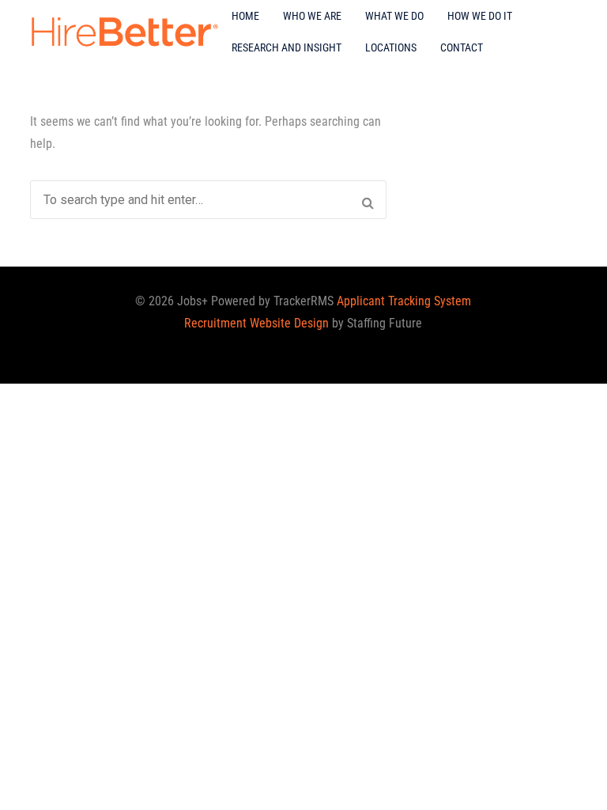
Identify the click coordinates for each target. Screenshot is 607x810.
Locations (391, 47)
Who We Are (312, 15)
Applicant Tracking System (404, 300)
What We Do (394, 15)
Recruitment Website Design (256, 323)
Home (245, 15)
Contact (461, 47)
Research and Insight (286, 47)
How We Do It (479, 15)
